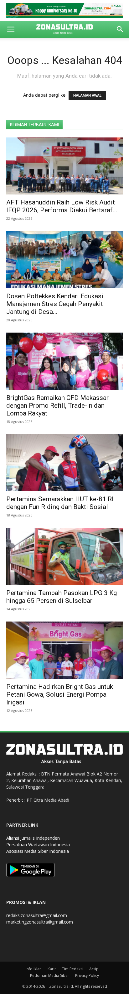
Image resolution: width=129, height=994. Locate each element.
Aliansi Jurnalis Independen (33, 838)
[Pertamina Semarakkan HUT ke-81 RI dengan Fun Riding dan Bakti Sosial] (64, 463)
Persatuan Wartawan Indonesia (38, 845)
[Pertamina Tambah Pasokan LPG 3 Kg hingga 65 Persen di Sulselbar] (64, 556)
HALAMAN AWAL (87, 95)
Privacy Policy (87, 975)
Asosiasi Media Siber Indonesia (37, 851)
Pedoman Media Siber (49, 975)
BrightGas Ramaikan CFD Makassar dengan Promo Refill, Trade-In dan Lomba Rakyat (57, 405)
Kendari (113, 780)
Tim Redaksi (72, 969)
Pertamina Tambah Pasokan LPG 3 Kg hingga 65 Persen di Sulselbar (61, 596)
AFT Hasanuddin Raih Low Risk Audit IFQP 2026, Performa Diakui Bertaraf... (61, 206)
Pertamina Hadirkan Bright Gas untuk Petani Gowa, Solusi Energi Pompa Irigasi (59, 694)
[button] (11, 29)
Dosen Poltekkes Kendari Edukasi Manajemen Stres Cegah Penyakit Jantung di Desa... (54, 303)
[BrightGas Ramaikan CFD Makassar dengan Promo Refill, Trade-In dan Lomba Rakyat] (64, 361)
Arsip (94, 969)
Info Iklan (34, 969)
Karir (52, 969)
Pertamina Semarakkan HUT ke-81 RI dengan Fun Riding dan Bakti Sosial (60, 503)
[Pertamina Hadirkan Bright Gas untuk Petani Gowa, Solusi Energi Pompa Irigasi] (64, 650)
